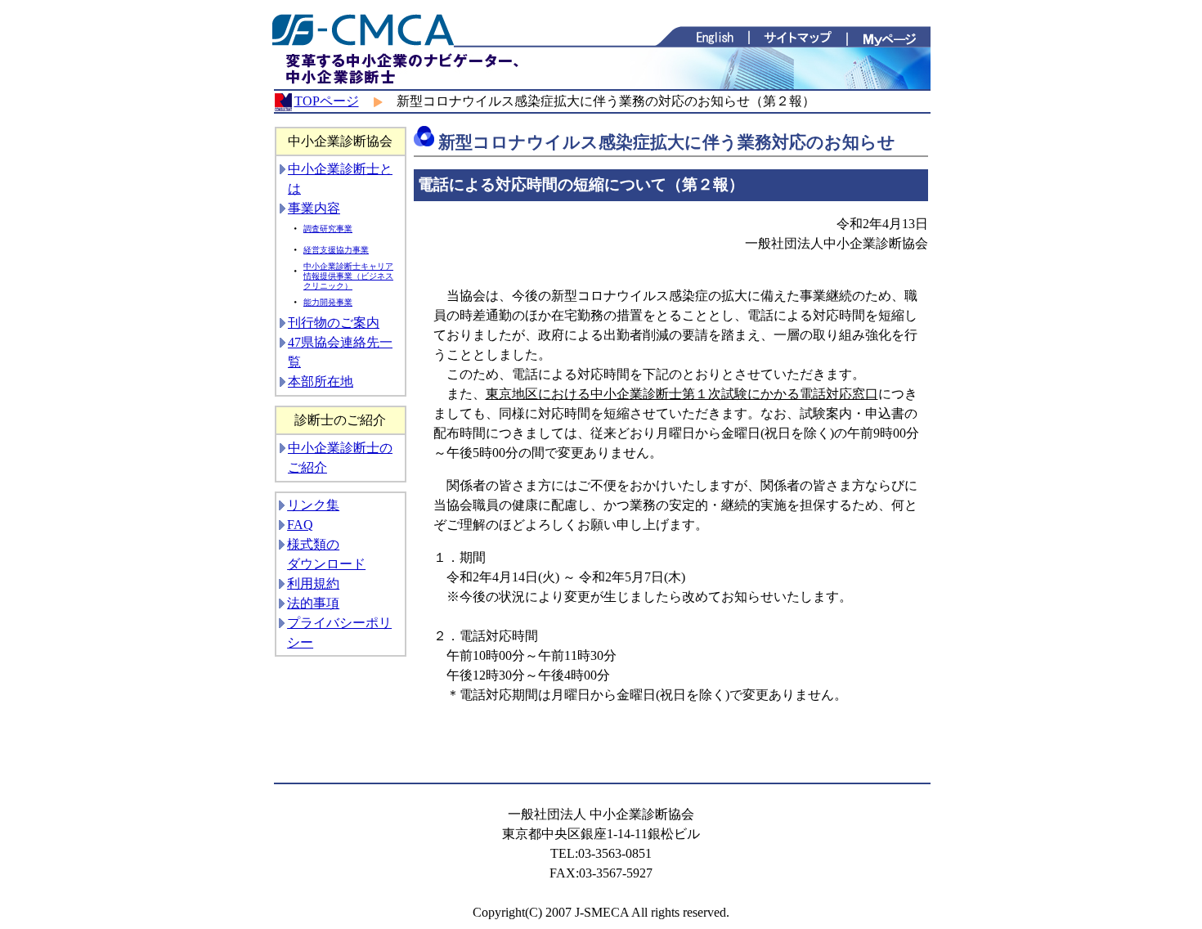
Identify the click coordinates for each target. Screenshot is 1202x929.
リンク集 (313, 505)
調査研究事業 (327, 228)
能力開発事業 (327, 302)
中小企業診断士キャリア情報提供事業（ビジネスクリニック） (348, 276)
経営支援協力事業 (336, 249)
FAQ (300, 525)
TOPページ (326, 101)
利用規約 (313, 583)
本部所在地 (320, 381)
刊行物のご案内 (333, 323)
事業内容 (314, 208)
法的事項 (313, 603)
